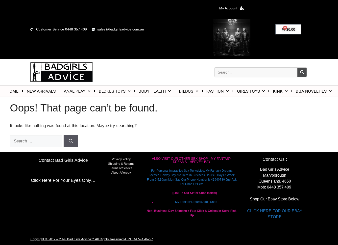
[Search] (302, 72)
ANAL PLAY (74, 91)
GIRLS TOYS (248, 91)
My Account (228, 8)
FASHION (215, 91)
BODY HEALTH (152, 91)
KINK (278, 91)
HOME (12, 91)
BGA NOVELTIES (311, 91)
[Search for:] (37, 141)
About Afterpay (121, 172)
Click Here (41, 180)
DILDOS (186, 91)
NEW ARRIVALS (41, 91)
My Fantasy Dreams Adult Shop (196, 202)
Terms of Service (121, 168)
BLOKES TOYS (112, 91)
